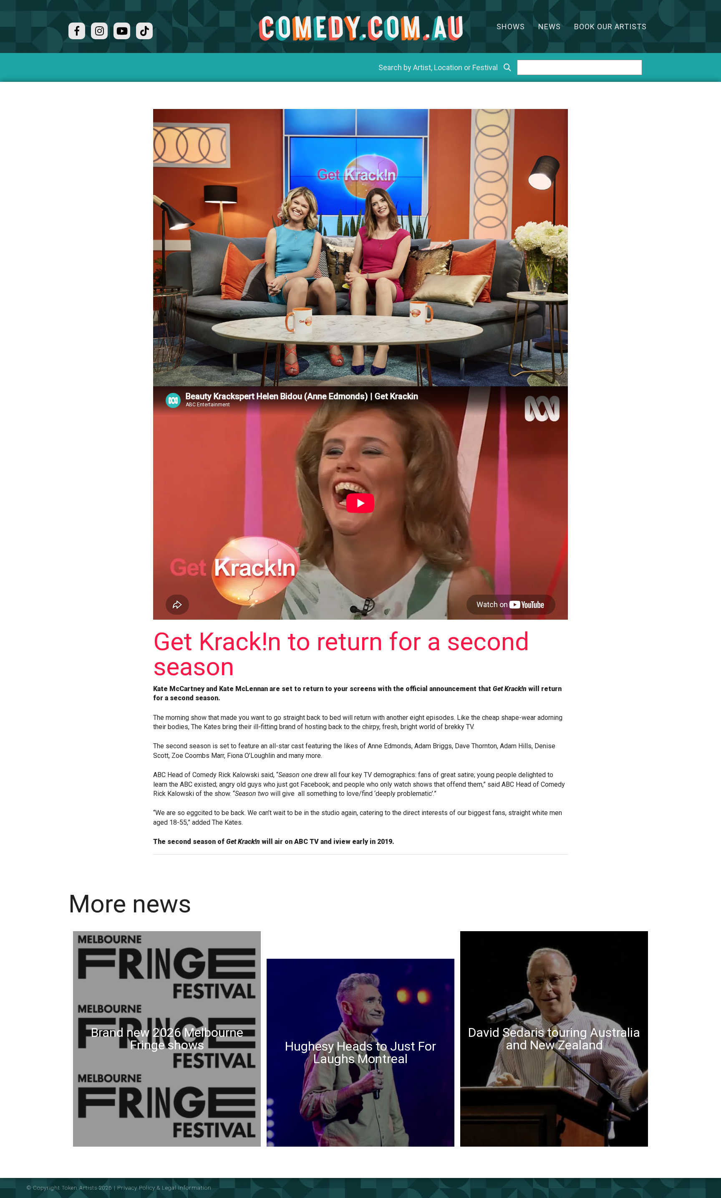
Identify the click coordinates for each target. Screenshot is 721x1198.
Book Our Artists (610, 26)
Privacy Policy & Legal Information (164, 1188)
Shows (511, 26)
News (549, 26)
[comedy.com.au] (360, 28)
